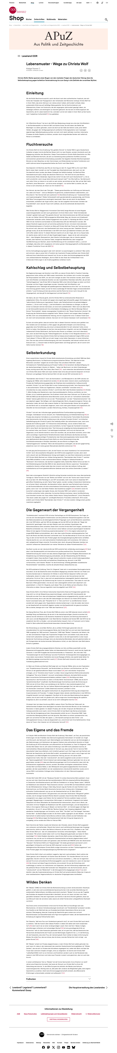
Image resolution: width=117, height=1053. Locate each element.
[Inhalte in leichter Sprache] (97, 3)
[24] (74, 587)
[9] (64, 365)
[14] (84, 390)
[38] (30, 926)
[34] (36, 836)
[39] (62, 928)
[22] (85, 544)
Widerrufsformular (94, 1014)
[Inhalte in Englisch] (107, 3)
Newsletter (46, 1042)
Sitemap (38, 1042)
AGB (18, 1014)
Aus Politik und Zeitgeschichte (31, 25)
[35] (72, 845)
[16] (86, 415)
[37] (80, 870)
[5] (69, 293)
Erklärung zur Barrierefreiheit (91, 1042)
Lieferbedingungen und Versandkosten (54, 1014)
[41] (63, 973)
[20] (73, 489)
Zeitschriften (17, 25)
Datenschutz (30, 1042)
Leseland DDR (65, 25)
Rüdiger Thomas (33, 69)
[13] (81, 387)
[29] (68, 677)
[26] (88, 612)
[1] (48, 114)
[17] (89, 428)
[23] (86, 549)
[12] (58, 381)
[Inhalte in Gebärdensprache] (102, 3)
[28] (63, 670)
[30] (76, 700)
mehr (89, 2)
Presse (66, 1042)
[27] (56, 659)
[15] (81, 408)
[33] (34, 818)
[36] (27, 863)
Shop (10, 25)
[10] (60, 369)
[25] (65, 607)
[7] (87, 334)
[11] (81, 374)
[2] (63, 186)
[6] (89, 318)
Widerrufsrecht (76, 1014)
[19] (27, 471)
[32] (41, 762)
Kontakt (59, 1042)
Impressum (20, 1042)
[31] (67, 722)
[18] (74, 446)
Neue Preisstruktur (30, 1014)
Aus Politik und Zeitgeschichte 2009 (50, 25)
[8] (43, 345)
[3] (58, 195)
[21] (66, 531)
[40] (37, 939)
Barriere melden (75, 1042)
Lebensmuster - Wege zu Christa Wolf (82, 25)
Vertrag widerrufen (58, 1019)
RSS (53, 1042)
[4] (52, 246)
